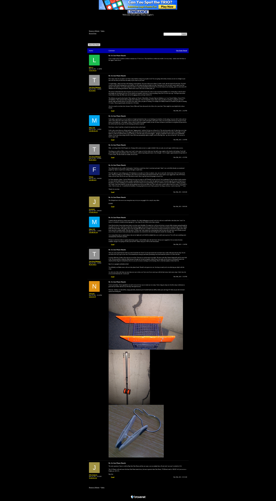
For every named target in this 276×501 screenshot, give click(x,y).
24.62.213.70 (92, 297)
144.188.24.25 (92, 180)
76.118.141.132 (93, 478)
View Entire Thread (181, 50)
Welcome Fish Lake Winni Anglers (100, 40)
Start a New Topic (94, 44)
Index (102, 31)
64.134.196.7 (92, 90)
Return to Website (94, 31)
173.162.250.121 (93, 212)
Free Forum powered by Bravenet (138, 493)
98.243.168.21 (92, 160)
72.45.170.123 (92, 70)
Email (112, 111)
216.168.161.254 (93, 131)
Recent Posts (92, 33)
